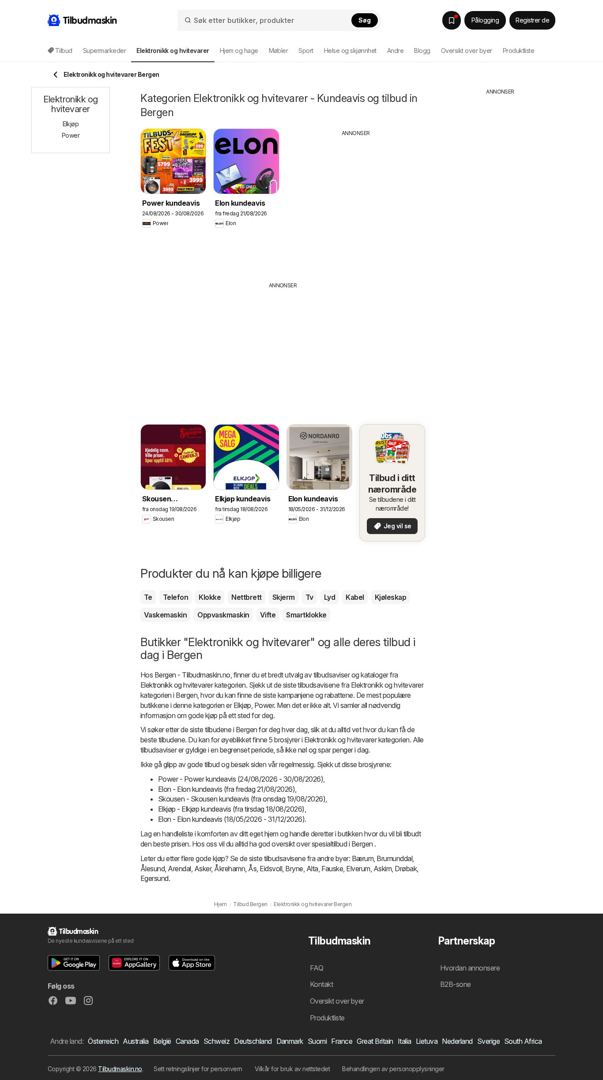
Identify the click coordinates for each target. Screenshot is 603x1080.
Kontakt (321, 984)
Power (264, 705)
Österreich (103, 1041)
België (162, 1041)
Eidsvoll (271, 868)
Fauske (332, 868)
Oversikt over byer (466, 50)
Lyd (329, 597)
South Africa (523, 1041)
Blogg (422, 50)
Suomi (317, 1041)
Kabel (355, 597)
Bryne (294, 868)
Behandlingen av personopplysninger (393, 1068)
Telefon (175, 597)
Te (148, 597)
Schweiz (217, 1041)
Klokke (210, 597)
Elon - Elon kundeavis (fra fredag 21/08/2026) (226, 789)
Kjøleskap (390, 597)
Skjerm (283, 597)
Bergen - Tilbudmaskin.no (192, 674)
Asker (202, 868)
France (341, 1041)
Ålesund (152, 868)
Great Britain (375, 1041)
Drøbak (406, 868)
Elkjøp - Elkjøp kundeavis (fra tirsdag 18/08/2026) (231, 809)
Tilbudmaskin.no (120, 1068)
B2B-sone (455, 984)
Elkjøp (242, 705)
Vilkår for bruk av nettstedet (292, 1068)
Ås (252, 868)
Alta (312, 868)
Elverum (358, 868)
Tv (309, 597)
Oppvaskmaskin (223, 614)
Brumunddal (394, 858)
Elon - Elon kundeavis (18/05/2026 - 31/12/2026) (231, 819)
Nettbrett (246, 597)
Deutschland (252, 1041)
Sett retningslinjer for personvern (198, 1068)
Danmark (289, 1041)
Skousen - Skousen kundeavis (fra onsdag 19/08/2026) (241, 798)
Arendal (179, 868)
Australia (135, 1041)
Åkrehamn (229, 868)
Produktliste (519, 50)
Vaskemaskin (165, 614)
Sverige (488, 1041)
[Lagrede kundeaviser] (451, 20)
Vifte (267, 614)
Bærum (362, 858)
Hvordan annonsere (470, 967)
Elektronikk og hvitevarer (176, 685)
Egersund (154, 878)
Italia (404, 1041)
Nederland (457, 1041)
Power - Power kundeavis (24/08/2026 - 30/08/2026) (240, 779)
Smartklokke (306, 614)
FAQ (316, 967)
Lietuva (426, 1041)
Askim (382, 868)
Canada (187, 1041)
